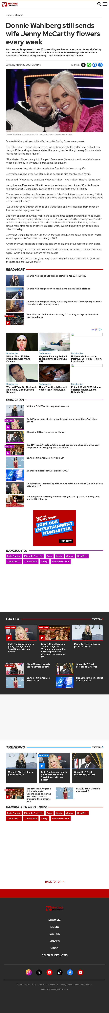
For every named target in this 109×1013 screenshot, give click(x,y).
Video (54, 948)
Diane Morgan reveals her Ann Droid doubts (38, 665)
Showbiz (19, 14)
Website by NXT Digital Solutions (54, 989)
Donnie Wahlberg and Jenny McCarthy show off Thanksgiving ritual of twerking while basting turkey (64, 303)
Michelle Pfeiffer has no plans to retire (48, 406)
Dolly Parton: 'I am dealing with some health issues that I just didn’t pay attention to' (65, 485)
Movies (55, 941)
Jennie (70, 556)
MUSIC (54, 927)
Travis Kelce (30, 561)
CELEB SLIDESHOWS (55, 955)
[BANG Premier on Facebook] (70, 972)
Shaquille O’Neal (60, 561)
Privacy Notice (66, 985)
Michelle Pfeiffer (33, 556)
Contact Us (53, 985)
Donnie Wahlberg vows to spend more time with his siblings (58, 288)
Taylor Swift (13, 561)
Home (9, 14)
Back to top (53, 881)
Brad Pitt (82, 556)
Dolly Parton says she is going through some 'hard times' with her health (62, 420)
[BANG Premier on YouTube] (49, 972)
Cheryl (44, 561)
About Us (42, 985)
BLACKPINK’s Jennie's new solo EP (45, 457)
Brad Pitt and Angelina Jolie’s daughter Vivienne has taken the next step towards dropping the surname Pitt (63, 446)
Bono (49, 556)
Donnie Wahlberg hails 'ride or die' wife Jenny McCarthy (56, 275)
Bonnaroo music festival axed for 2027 (48, 470)
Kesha (59, 556)
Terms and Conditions (83, 985)
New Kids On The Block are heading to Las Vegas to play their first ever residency (62, 316)
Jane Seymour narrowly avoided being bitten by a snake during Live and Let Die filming (63, 498)
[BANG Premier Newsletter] (80, 972)
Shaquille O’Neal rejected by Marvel (46, 432)
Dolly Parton (14, 556)
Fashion (54, 934)
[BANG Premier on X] (39, 972)
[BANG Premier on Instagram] (29, 972)
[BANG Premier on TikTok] (60, 972)
